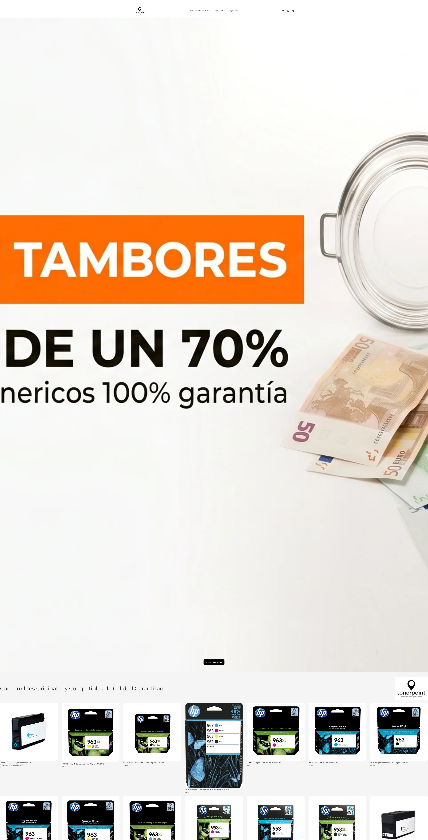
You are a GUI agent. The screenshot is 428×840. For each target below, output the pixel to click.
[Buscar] (283, 10)
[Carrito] (292, 10)
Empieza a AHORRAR (214, 662)
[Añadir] (54, 757)
